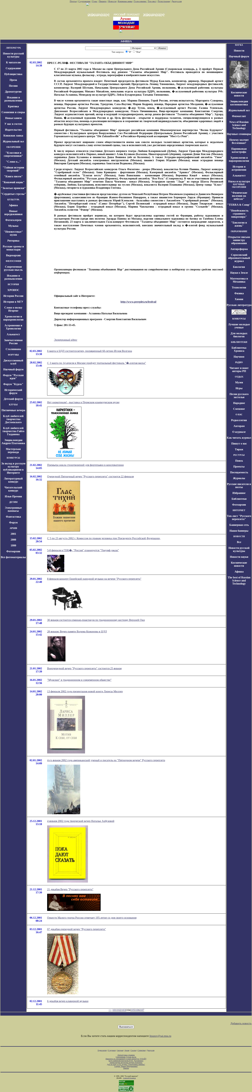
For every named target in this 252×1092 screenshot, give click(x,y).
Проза (13, 79)
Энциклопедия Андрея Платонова (13, 442)
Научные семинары (239, 134)
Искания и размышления (13, 99)
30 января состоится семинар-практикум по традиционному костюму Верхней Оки (96, 620)
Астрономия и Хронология (13, 327)
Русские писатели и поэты (239, 486)
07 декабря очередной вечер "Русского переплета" (76, 929)
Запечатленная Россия (13, 342)
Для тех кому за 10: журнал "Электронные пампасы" (126, 1064)
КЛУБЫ (13, 404)
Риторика (13, 240)
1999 (13, 545)
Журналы (239, 478)
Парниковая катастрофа (239, 150)
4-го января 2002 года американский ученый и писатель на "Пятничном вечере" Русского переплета (106, 760)
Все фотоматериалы (13, 557)
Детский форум (13, 398)
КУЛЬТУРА (13, 199)
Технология (239, 287)
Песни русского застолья (239, 396)
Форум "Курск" (13, 384)
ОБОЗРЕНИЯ (13, 147)
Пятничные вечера (13, 410)
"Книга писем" (13, 176)
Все (239, 542)
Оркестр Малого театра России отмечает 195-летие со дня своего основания (91, 917)
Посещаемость (239, 472)
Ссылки (133, 1050)
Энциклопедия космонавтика (239, 103)
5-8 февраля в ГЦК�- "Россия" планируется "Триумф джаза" (83, 550)
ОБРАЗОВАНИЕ (239, 231)
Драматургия (13, 91)
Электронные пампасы (13, 509)
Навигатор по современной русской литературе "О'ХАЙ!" (126, 1059)
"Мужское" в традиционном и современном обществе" (79, 679)
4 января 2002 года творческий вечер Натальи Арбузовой (80, 821)
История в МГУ (13, 301)
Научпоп (239, 356)
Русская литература (239, 305)
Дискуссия (176, 1)
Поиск (239, 460)
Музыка (13, 225)
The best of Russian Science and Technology (239, 580)
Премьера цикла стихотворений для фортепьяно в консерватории (85, 465)
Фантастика (13, 516)
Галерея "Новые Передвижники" (126, 1066)
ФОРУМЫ (13, 354)
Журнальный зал (13, 141)
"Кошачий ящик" (13, 182)
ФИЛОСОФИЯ (13, 261)
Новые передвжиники (13, 213)
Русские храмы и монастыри (13, 248)
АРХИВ (13, 528)
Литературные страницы (126, 1055)
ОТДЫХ (239, 376)
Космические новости (239, 94)
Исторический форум (13, 391)
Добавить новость (240, 1023)
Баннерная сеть (239, 524)
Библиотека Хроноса (239, 349)
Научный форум (13, 369)
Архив (127, 1050)
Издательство (13, 129)
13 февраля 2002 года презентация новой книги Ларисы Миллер (85, 691)
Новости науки (239, 556)
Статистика (142, 1050)
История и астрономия (239, 168)
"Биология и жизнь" (239, 224)
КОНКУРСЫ (13, 457)
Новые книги (13, 118)
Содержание (84, 1)
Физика (239, 293)
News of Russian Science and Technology (239, 125)
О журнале (239, 431)
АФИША (126, 41)
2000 (13, 539)
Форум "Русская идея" (13, 377)
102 (119, 1010)
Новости (112, 1)
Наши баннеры (239, 530)
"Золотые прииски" (13, 188)
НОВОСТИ (239, 536)
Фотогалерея (13, 220)
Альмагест (13, 334)
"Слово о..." (13, 161)
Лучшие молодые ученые (239, 326)
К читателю (13, 62)
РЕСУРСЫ (239, 455)
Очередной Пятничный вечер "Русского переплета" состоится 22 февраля (90, 476)
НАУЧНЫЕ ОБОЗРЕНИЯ (239, 185)
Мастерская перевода (13, 451)
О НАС (239, 414)
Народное (239, 403)
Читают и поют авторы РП (239, 370)
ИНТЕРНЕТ (239, 510)
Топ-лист (152, 1)
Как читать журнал (239, 437)
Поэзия (13, 85)
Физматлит (239, 116)
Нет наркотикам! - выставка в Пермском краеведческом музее (83, 402)
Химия (239, 299)
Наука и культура (239, 181)
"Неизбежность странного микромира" (239, 213)
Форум (13, 522)
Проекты (239, 466)
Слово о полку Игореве (13, 309)
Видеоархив (13, 255)
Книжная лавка (125, 1)
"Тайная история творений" (13, 169)
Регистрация (164, 1)
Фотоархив (13, 551)
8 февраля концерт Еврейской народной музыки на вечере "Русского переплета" (94, 578)
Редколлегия (239, 420)
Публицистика (13, 74)
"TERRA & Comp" (239, 204)
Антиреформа (239, 249)
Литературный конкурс (13, 480)
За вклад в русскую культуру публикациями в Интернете (13, 468)
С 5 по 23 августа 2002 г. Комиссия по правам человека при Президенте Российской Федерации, (103, 538)
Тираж (239, 449)
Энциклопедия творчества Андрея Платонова (126, 1063)
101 (114, 1010)
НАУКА (239, 45)
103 (124, 1010)
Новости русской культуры (13, 55)
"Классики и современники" (13, 154)
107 (142, 1010)
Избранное (238, 492)
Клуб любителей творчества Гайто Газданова (13, 431)
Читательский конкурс (13, 489)
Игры (239, 388)
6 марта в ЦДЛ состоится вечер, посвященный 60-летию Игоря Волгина (89, 351)
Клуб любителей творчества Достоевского (13, 419)
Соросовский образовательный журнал (239, 257)
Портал (73, 1)
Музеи (239, 382)
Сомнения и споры (13, 112)
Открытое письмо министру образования (239, 240)
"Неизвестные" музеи (13, 233)
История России (13, 295)
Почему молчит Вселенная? (239, 141)
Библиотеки (239, 498)
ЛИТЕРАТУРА (13, 48)
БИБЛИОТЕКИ (239, 342)
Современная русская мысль (13, 268)
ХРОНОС (13, 290)
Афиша (13, 205)
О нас (94, 1)
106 (137, 1010)
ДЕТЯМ (13, 502)
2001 (13, 533)
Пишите (103, 1)
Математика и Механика (239, 280)
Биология (239, 266)
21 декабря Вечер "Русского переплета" (70, 889)
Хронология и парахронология (13, 318)
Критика (13, 106)
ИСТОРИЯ (13, 284)
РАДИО (239, 362)
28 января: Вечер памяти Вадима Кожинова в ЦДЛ (77, 631)
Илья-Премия (13, 496)
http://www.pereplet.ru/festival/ (139, 301)
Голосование (140, 1)
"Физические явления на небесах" (239, 195)
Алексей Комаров (129, 1078)
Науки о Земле (239, 272)
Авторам (239, 426)
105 (133, 1010)
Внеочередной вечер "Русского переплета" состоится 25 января (84, 668)
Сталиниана (13, 349)
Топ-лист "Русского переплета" (239, 517)
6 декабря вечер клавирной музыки (67, 1001)
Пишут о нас (239, 443)
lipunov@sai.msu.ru (160, 1035)
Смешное (239, 408)
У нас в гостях (13, 123)
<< (110, 1010)
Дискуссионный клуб (13, 362)
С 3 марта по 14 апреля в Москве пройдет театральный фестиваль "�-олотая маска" (96, 363)
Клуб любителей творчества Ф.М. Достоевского (126, 1061)
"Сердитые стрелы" (13, 193)
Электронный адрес (65, 339)
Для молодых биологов (239, 335)
